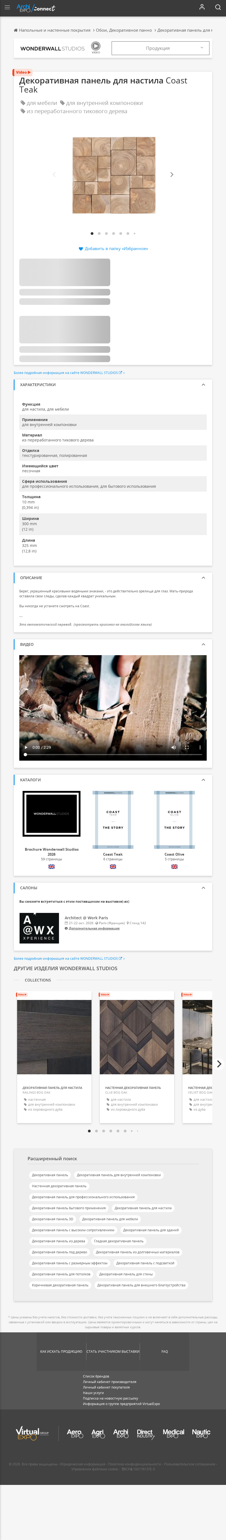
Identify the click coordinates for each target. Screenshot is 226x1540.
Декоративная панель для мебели (110, 1219)
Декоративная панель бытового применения (69, 1208)
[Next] (171, 175)
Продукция (158, 48)
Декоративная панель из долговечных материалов (137, 1252)
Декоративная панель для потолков (61, 1274)
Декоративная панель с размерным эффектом (69, 1263)
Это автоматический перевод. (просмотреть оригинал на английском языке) (85, 624)
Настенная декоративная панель (59, 1186)
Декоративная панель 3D (52, 1219)
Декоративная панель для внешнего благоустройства (141, 1285)
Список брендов (96, 1376)
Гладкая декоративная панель (119, 1241)
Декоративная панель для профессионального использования (83, 1197)
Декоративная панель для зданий (151, 1230)
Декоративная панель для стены (126, 1274)
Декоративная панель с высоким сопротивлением (73, 1230)
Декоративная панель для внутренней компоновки (119, 1175)
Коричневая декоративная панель (60, 1285)
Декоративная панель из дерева (58, 1241)
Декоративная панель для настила (143, 1208)
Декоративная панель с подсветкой (145, 1263)
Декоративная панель (50, 1175)
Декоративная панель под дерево (59, 1252)
